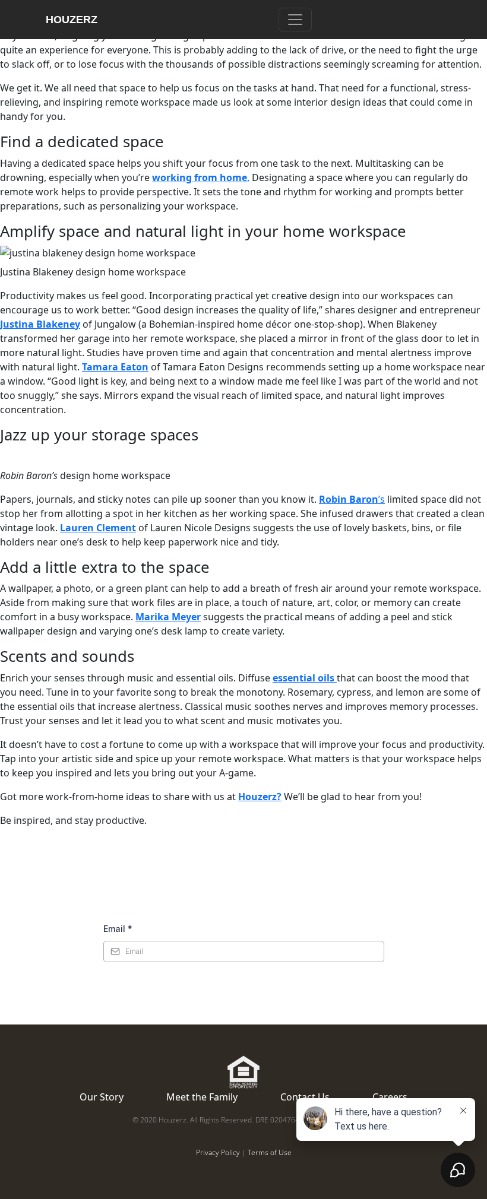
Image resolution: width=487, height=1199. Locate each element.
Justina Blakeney (40, 324)
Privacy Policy (218, 1152)
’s (352, 499)
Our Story (102, 1096)
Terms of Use (270, 1152)
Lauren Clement (98, 527)
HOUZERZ (71, 20)
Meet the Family (202, 1096)
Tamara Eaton (115, 366)
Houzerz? (260, 796)
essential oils (305, 677)
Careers (389, 1096)
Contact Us (305, 1096)
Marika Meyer (168, 616)
